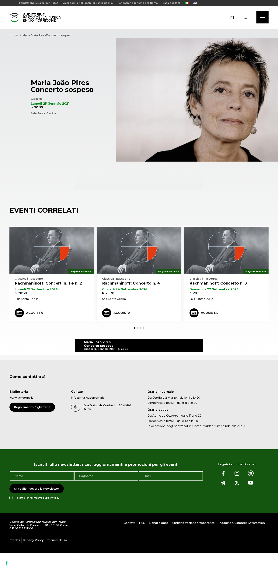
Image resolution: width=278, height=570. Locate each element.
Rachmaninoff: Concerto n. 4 (131, 283)
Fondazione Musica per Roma (38, 3)
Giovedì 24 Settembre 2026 (124, 289)
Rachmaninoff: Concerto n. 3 (218, 283)
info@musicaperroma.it (87, 397)
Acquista (34, 313)
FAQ (142, 523)
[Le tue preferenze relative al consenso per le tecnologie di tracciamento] (6, 563)
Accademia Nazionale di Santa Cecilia (88, 3)
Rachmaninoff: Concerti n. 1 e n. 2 (48, 283)
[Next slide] (264, 328)
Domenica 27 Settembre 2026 (213, 289)
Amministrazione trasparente (193, 523)
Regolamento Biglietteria (32, 407)
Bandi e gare (158, 523)
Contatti (129, 523)
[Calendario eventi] (233, 17)
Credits (14, 540)
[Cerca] (246, 17)
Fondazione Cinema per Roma (138, 3)
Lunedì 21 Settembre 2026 (36, 289)
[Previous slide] (14, 328)
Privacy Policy (33, 540)
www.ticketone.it (21, 397)
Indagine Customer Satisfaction (241, 523)
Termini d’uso (57, 540)
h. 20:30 (21, 293)
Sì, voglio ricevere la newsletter (36, 488)
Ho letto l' (37, 497)
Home (13, 35)
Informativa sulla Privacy (43, 497)
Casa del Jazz (171, 3)
